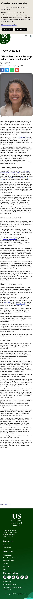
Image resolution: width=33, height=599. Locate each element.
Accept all (21, 29)
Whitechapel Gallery (24, 137)
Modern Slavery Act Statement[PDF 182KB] (12, 588)
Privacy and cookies (9, 584)
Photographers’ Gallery (10, 239)
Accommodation (8, 560)
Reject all (7, 29)
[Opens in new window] (2, 70)
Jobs (4, 569)
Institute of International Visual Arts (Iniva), (14, 172)
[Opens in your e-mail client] (17, 70)
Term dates (6, 566)
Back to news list (5, 504)
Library (5, 563)
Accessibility (7, 581)
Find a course (7, 555)
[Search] (31, 37)
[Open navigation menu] (26, 36)
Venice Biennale (20, 304)
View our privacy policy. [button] (8, 25)
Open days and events (10, 558)
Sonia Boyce (7, 302)
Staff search (7, 547)
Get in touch (7, 545)
